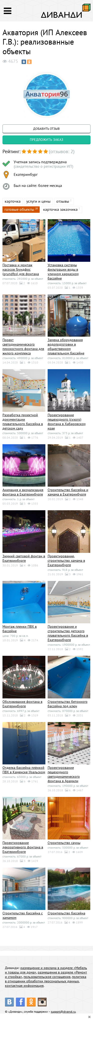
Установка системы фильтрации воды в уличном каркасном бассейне (63, 271)
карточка (13, 201)
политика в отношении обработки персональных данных (45, 978)
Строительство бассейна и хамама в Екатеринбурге (68, 492)
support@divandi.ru (63, 1011)
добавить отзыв (46, 129)
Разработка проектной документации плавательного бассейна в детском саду (22, 421)
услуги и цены (38, 201)
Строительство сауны (64, 842)
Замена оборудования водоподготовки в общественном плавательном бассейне (66, 346)
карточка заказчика (60, 209)
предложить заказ (46, 139)
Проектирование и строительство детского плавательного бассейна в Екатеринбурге (68, 633)
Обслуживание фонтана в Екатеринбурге (22, 703)
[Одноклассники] (29, 62)
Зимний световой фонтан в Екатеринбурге (23, 558)
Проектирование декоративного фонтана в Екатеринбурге (22, 847)
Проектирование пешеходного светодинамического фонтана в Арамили (64, 774)
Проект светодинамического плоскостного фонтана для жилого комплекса (23, 346)
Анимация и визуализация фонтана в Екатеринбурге (22, 492)
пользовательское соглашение (47, 976)
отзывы (62, 201)
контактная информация (24, 985)
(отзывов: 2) (62, 151)
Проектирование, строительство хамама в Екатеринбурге (66, 560)
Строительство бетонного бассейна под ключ (68, 703)
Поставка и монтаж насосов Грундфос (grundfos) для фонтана (20, 269)
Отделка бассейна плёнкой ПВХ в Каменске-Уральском (23, 769)
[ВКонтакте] (24, 62)
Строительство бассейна (66, 913)
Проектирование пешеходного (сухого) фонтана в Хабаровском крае (67, 421)
